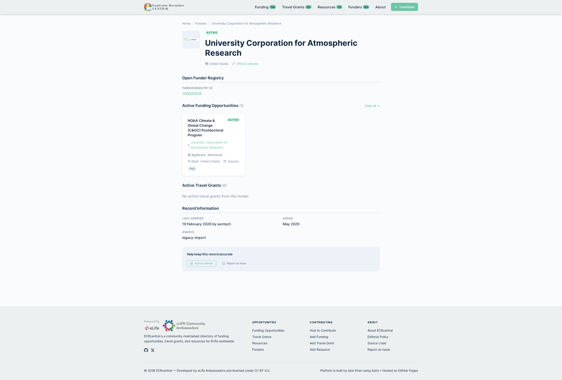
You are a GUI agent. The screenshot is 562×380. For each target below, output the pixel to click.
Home (186, 23)
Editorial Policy (377, 337)
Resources (259, 343)
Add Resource (320, 349)
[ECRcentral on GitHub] (146, 350)
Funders (201, 23)
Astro (375, 370)
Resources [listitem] (329, 7)
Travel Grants (261, 337)
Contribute (406, 7)
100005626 (192, 93)
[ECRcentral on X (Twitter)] (153, 350)
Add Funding (319, 337)
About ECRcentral (380, 330)
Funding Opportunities (268, 330)
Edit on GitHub (204, 263)
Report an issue (236, 263)
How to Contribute (323, 330)
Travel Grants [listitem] (296, 7)
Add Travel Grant (322, 343)
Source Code (376, 343)
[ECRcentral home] (164, 7)
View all (370, 106)
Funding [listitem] (265, 7)
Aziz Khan (355, 370)
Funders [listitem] (358, 7)
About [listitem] (380, 7)
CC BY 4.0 (261, 370)
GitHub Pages (408, 370)
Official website (247, 64)
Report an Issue (378, 349)
